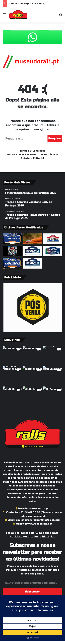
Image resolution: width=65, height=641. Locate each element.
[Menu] (4, 16)
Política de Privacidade (21, 154)
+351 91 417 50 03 (29, 512)
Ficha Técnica (49, 154)
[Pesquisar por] (60, 16)
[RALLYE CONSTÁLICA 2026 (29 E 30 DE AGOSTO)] (12, 238)
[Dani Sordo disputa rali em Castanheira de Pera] (12, 251)
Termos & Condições (32, 150)
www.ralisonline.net (39, 523)
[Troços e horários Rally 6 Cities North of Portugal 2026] (52, 251)
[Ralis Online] (18, 15)
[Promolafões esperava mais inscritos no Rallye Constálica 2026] (12, 263)
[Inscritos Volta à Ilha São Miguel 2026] (32, 251)
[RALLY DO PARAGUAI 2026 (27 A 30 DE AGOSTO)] (52, 238)
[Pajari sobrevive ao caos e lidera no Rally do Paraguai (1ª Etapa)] (32, 238)
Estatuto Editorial (32, 158)
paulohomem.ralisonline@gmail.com (38, 520)
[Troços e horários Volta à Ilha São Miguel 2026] (32, 263)
